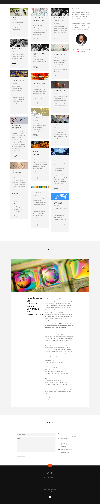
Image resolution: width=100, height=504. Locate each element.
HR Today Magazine (40, 213)
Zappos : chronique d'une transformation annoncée (39, 83)
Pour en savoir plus (16, 106)
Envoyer (21, 454)
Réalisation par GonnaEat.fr (50, 494)
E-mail (19, 438)
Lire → (14, 33)
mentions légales (50, 491)
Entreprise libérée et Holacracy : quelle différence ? (60, 54)
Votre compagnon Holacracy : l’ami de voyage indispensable (39, 19)
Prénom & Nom (21, 434)
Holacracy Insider (17, 2)
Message (19, 443)
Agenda (14, 17)
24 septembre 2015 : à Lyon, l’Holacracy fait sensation (18, 81)
